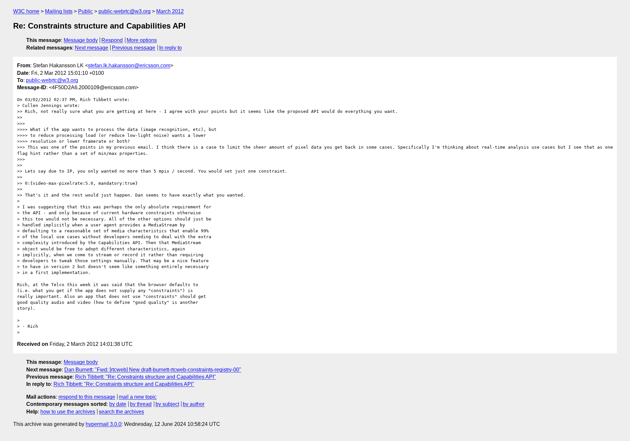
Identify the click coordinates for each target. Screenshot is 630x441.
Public (85, 11)
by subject (167, 404)
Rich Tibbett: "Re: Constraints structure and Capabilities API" (145, 377)
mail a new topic (138, 397)
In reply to (170, 48)
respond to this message (86, 397)
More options (142, 40)
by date (117, 404)
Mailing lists (59, 11)
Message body (81, 40)
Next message (91, 48)
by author (193, 404)
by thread (141, 404)
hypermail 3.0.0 (103, 424)
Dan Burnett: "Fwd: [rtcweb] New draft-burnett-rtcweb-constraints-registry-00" (152, 369)
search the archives (121, 411)
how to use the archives (67, 411)
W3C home (26, 11)
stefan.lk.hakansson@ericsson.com (129, 65)
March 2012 (170, 11)
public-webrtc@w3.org (124, 11)
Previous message (133, 48)
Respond (112, 40)
